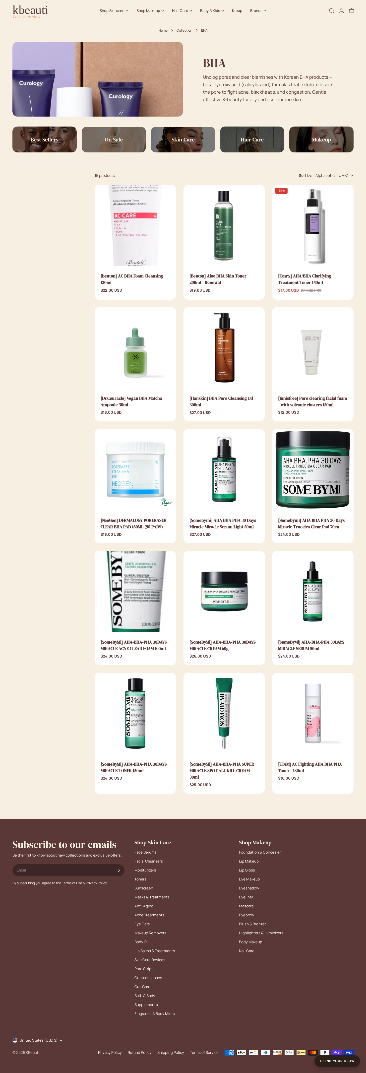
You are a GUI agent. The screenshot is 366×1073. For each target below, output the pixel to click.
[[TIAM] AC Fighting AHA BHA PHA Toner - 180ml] (313, 713)
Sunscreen (143, 888)
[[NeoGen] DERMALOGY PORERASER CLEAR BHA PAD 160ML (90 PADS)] (135, 469)
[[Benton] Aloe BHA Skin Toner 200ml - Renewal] (224, 225)
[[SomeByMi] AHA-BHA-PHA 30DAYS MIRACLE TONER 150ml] (135, 713)
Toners (140, 879)
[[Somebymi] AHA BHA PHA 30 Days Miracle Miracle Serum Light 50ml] (224, 469)
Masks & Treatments (152, 897)
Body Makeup (250, 941)
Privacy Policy (110, 1052)
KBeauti (32, 1052)
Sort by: (305, 175)
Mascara (246, 906)
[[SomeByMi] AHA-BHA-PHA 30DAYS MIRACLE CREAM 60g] (224, 591)
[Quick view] (169, 196)
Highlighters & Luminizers (261, 933)
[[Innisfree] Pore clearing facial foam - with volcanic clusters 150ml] (313, 348)
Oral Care (142, 986)
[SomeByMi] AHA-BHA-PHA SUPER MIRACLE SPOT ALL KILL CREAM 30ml (221, 770)
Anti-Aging (143, 906)
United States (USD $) (38, 1040)
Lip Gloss (247, 870)
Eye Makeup (249, 879)
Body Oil (141, 941)
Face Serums (145, 852)
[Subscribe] (119, 870)
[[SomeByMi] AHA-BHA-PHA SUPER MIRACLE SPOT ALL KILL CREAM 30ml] (224, 713)
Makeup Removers (150, 933)
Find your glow (339, 1061)
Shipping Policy (170, 1052)
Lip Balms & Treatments (154, 950)
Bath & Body (144, 995)
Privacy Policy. (96, 883)
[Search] (332, 11)
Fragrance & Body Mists (154, 1013)
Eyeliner (246, 897)
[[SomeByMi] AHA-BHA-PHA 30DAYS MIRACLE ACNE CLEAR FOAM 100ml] (135, 591)
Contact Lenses (148, 977)
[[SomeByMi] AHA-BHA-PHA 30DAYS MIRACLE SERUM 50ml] (313, 591)
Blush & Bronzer (252, 924)
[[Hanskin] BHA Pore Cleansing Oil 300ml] (224, 348)
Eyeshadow (249, 888)
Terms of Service (204, 1052)
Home (163, 30)
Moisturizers (145, 870)
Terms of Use (72, 883)
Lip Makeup (249, 861)
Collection (184, 30)
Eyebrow (246, 915)
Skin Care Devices (149, 959)
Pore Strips (143, 968)
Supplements (146, 1004)
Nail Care (246, 950)
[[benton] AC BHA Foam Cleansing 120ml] (135, 225)
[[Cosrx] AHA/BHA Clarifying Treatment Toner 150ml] (313, 225)
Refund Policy (139, 1052)
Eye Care (142, 924)
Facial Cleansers (148, 861)
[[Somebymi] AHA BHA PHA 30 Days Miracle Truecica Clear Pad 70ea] (313, 469)
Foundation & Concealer (260, 852)
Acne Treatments (149, 915)
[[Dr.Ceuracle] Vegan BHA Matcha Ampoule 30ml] (135, 348)
